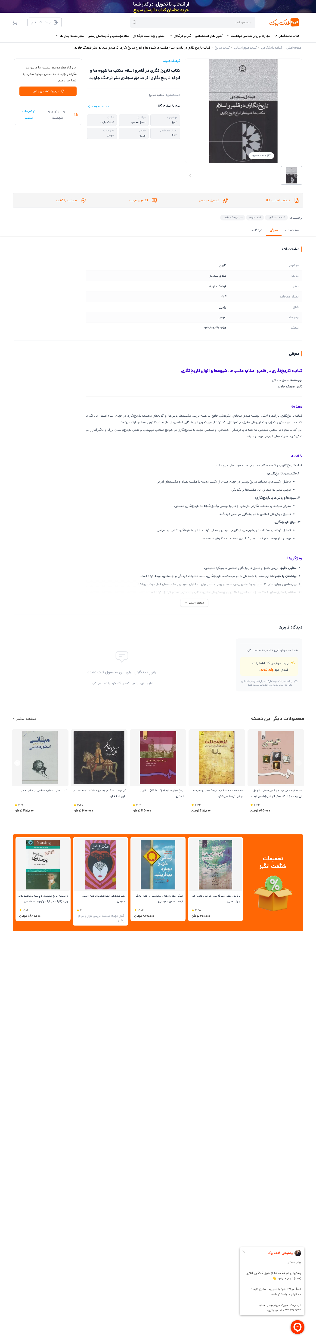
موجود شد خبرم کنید (45, 91)
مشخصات (292, 230)
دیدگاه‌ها (256, 230)
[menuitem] (287, 36)
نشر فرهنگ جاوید (232, 218)
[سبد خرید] (14, 22)
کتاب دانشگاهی (276, 218)
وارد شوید (266, 669)
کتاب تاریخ (156, 95)
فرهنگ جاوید (171, 61)
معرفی (274, 230)
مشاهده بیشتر (26, 718)
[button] (17, 763)
